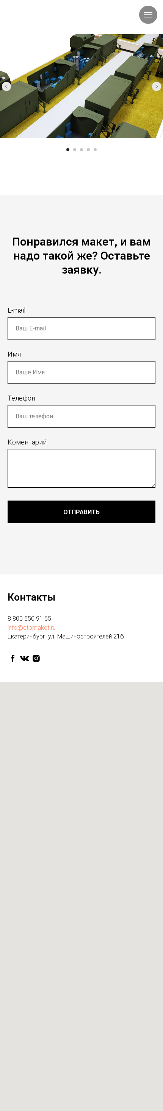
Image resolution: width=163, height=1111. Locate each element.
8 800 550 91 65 (29, 618)
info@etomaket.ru (32, 627)
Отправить (81, 512)
